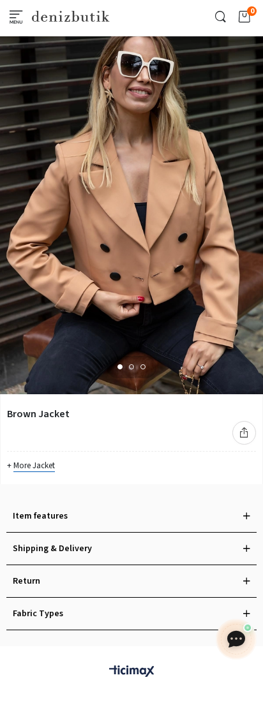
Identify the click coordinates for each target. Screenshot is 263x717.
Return (26, 581)
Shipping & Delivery (52, 548)
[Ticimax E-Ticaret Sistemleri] (131, 672)
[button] (120, 367)
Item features (40, 516)
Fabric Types (38, 613)
